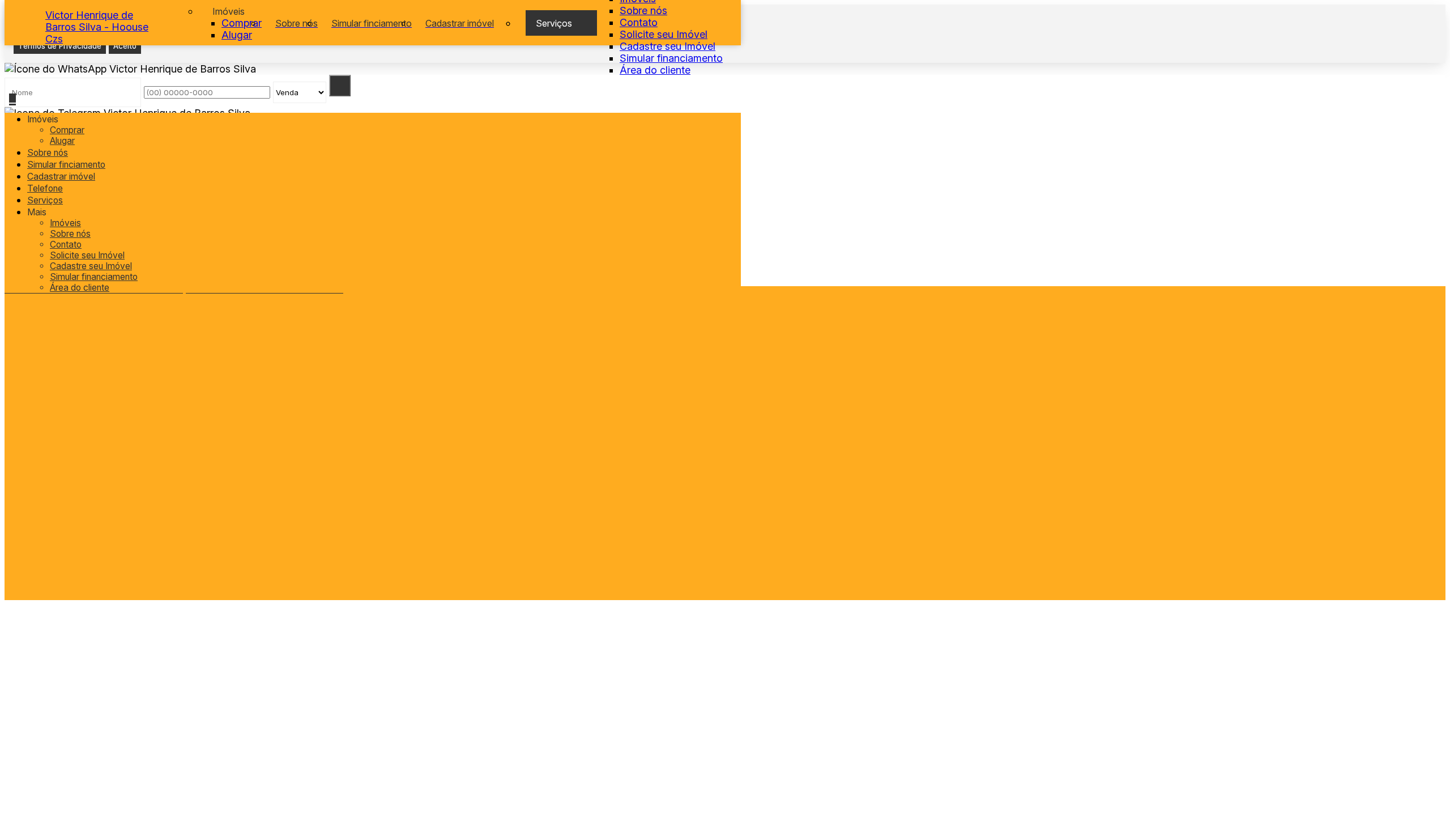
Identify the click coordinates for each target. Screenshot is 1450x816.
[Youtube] (131, 442)
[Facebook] (131, 423)
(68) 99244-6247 (126, 475)
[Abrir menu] (12, 99)
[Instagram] (131, 432)
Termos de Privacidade (59, 45)
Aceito (125, 45)
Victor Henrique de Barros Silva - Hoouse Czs (96, 27)
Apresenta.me (77, 615)
